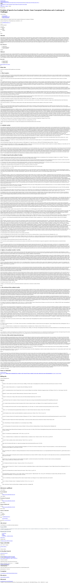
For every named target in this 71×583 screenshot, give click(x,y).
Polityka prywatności (6, 581)
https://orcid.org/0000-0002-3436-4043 (8, 500)
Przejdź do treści (2, 0)
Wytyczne (5, 577)
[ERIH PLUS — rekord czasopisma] (6, 556)
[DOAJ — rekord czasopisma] (10, 556)
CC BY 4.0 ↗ (7, 520)
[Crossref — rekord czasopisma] (13, 556)
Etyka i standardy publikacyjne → (5, 558)
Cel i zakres (7, 4)
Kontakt (25, 4)
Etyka (23, 4)
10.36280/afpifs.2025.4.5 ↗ (6, 22)
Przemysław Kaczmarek (6, 16)
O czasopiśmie (2, 4)
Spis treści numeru (3, 372)
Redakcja (16, 4)
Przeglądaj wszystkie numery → (5, 564)
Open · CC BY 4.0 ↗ (14, 558)
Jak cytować (8, 64)
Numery (14, 4)
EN (1, 5)
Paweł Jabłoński (4, 15)
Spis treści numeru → (3, 546)
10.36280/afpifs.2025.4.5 (6, 516)
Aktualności (10, 4)
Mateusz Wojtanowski (5, 17)
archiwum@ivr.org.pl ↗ (4, 553)
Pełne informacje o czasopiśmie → (10, 557)
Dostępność (11, 581)
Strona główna (2, 6)
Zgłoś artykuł (2, 577)
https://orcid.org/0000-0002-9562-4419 (8, 494)
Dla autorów (20, 4)
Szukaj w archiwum (3, 563)
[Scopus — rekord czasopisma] (1, 556)
